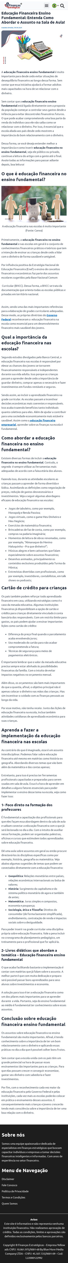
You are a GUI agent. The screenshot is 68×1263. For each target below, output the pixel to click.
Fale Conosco (9, 1185)
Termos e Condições (13, 1197)
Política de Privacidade (15, 1191)
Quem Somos (10, 1203)
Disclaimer (8, 1179)
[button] (47, 5)
